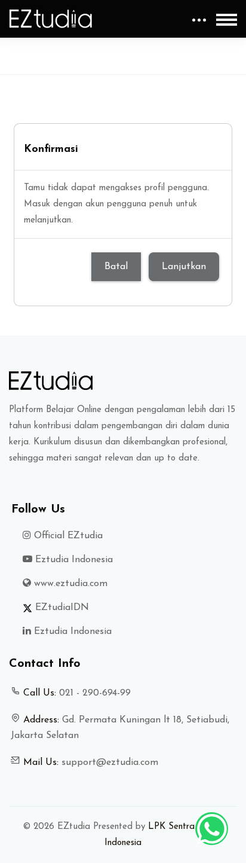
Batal (116, 267)
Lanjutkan (184, 267)
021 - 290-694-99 (95, 693)
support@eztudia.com (109, 762)
